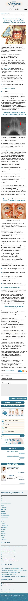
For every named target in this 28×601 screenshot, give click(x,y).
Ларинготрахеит (5, 515)
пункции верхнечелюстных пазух (10, 331)
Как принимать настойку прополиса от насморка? (14, 576)
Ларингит (3, 513)
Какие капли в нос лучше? (7, 548)
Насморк (3, 519)
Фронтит (3, 535)
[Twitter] (21, 371)
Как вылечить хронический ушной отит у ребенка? (14, 570)
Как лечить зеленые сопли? (8, 550)
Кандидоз (3, 509)
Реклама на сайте (11, 598)
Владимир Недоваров (13, 467)
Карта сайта (24, 598)
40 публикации (21, 472)
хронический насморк (8, 88)
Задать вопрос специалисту (13, 405)
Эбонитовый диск (5, 592)
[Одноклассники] (23, 371)
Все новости (21, 459)
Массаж (3, 587)
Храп (2, 537)
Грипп (2, 505)
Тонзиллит (3, 529)
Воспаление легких (6, 503)
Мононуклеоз (4, 517)
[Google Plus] (26, 371)
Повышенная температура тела (11, 287)
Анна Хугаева (10, 475)
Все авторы (22, 483)
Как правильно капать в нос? (8, 574)
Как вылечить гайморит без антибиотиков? (12, 546)
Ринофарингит (4, 525)
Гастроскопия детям (12, 451)
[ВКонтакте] (19, 371)
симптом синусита (12, 150)
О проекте (18, 598)
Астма (2, 499)
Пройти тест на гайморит (13, 402)
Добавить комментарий (18, 398)
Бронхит (3, 501)
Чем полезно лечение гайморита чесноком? (12, 568)
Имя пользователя (7, 378)
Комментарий (6, 383)
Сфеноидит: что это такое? (8, 556)
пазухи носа (7, 68)
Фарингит (3, 533)
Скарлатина (4, 527)
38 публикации (21, 479)
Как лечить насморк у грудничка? (9, 552)
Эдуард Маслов (9, 370)
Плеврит (3, 523)
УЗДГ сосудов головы (13, 456)
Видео (7, 424)
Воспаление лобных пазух (7, 554)
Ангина (3, 496)
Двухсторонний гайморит (7, 558)
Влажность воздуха (6, 585)
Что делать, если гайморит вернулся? (10, 572)
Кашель (3, 511)
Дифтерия (3, 507)
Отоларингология (11, 420)
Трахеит (3, 531)
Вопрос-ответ (10, 431)
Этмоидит (3, 539)
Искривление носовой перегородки (10, 560)
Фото (6, 427)
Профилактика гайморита (7, 583)
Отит (2, 521)
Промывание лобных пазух (8, 590)
